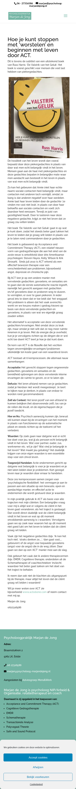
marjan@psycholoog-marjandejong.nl (28, 671)
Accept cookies (38, 757)
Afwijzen (38, 767)
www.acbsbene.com (35, 592)
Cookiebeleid (36, 784)
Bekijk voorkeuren (38, 777)
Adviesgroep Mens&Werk (37, 680)
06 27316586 (14, 665)
